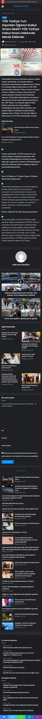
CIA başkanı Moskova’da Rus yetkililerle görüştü (20, 609)
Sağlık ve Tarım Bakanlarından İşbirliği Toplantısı (20, 594)
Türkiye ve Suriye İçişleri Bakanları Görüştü (18, 581)
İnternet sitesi (6, 445)
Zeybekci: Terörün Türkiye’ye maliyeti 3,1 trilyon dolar (25, 624)
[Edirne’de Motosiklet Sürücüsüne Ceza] (7, 130)
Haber (13, 13)
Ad (3, 430)
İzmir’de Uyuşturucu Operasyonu (9, 367)
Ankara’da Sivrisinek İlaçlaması (26, 614)
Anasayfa (6, 13)
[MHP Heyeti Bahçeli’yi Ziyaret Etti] (31, 378)
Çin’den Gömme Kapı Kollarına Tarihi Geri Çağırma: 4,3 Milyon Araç (26, 488)
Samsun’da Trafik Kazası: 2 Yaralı (28, 355)
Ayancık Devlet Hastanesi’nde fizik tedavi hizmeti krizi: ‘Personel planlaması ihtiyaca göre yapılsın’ (10, 378)
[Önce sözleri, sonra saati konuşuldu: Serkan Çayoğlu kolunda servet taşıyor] (7, 574)
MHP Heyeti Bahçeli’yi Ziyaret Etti (30, 386)
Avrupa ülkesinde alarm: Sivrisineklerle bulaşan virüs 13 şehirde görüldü (26, 540)
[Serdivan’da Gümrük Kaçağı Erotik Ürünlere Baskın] (31, 337)
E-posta (5, 438)
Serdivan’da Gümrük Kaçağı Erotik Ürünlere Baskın (30, 346)
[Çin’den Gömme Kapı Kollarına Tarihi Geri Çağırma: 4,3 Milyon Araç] (7, 489)
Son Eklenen (21, 471)
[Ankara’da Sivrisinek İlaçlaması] (7, 617)
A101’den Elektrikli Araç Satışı (12, 503)
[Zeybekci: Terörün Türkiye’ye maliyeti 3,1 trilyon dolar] (7, 626)
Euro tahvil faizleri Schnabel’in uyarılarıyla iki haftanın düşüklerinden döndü (18, 556)
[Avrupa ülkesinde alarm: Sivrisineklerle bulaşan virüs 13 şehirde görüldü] (7, 540)
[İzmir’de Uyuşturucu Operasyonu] (11, 358)
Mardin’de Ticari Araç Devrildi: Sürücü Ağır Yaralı (10, 334)
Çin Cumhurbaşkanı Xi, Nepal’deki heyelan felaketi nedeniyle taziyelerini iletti (21, 497)
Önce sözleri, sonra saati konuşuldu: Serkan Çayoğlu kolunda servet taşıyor (25, 574)
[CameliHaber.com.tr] (21, 6)
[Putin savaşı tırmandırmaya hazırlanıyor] (7, 602)
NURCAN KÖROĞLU (10, 41)
